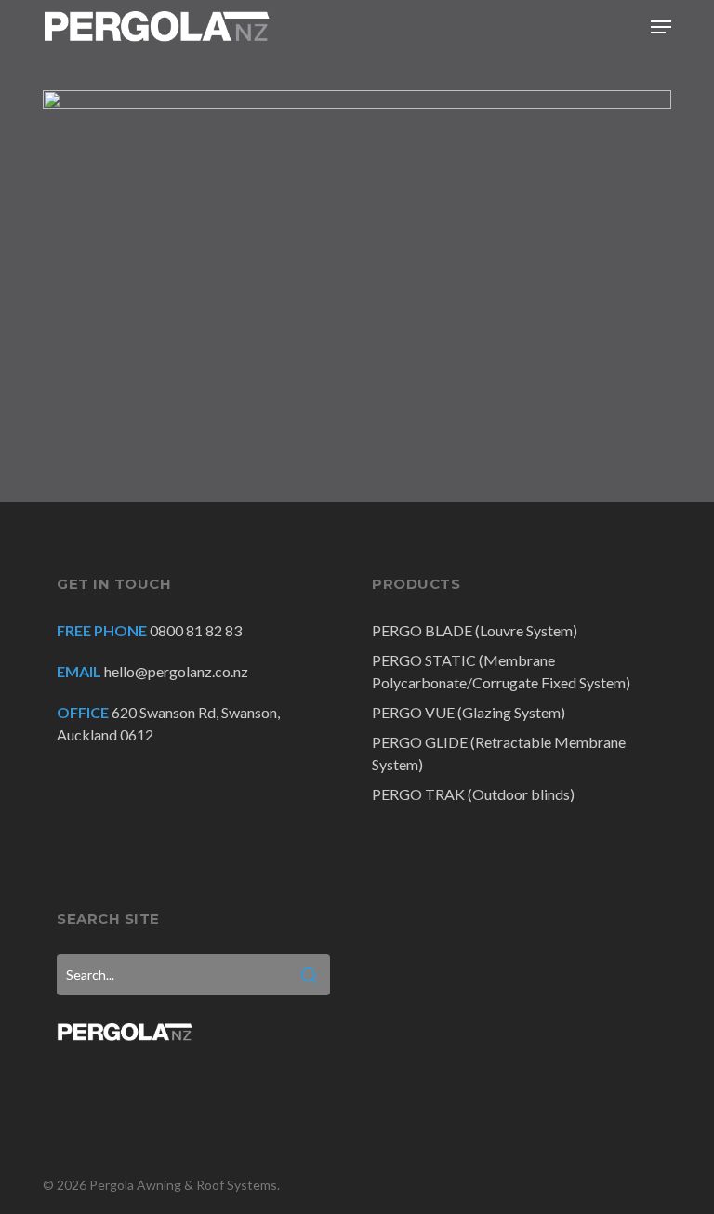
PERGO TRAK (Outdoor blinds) (473, 794)
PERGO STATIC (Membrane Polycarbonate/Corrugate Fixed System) (501, 671)
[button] (661, 27)
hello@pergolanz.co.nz (176, 671)
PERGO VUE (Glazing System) (468, 712)
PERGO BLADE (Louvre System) (474, 630)
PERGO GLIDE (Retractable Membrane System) (499, 753)
